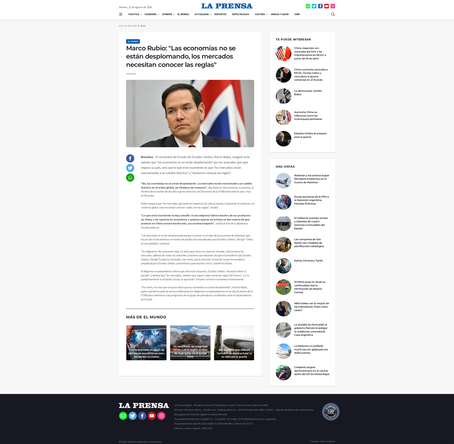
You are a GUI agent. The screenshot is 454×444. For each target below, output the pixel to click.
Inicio (121, 25)
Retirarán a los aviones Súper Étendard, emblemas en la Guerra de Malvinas (311, 179)
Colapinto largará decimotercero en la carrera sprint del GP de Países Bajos (311, 371)
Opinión (167, 14)
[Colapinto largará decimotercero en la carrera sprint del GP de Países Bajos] (283, 372)
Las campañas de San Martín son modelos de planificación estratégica (309, 243)
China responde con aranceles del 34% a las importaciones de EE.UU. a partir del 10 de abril (310, 53)
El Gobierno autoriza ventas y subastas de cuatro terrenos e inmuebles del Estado (311, 223)
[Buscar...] (333, 14)
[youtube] (326, 6)
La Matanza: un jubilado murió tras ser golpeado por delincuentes (311, 349)
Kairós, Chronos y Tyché (308, 260)
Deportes (220, 14)
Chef (297, 14)
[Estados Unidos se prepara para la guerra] (283, 139)
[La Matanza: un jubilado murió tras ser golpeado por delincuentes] (283, 351)
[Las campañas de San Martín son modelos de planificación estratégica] (283, 244)
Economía (150, 14)
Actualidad (202, 14)
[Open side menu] (120, 14)
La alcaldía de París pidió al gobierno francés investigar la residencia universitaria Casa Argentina (311, 330)
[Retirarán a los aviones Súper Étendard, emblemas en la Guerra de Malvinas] (283, 181)
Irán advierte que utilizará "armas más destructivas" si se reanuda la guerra (234, 353)
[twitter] (314, 6)
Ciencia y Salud (280, 14)
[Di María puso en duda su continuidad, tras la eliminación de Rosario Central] (283, 287)
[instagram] (333, 6)
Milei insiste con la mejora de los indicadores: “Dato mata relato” (311, 307)
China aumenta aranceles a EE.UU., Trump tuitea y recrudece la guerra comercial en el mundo (311, 75)
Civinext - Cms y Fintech (322, 441)
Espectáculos (240, 14)
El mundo (183, 14)
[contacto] (308, 6)
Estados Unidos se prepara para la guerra (310, 135)
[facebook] (320, 6)
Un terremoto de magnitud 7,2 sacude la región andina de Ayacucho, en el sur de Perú (190, 351)
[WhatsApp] (130, 177)
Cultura (260, 14)
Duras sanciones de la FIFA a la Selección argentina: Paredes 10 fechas (311, 200)
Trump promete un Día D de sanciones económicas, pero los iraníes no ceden (146, 353)
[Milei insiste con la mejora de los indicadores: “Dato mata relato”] (283, 308)
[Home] (144, 407)
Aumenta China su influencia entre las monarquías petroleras (308, 116)
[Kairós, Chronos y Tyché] (283, 266)
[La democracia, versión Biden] (283, 96)
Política (134, 14)
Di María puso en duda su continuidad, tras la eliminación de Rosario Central (309, 287)
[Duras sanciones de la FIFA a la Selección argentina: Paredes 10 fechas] (283, 202)
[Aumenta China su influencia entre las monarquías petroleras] (283, 117)
